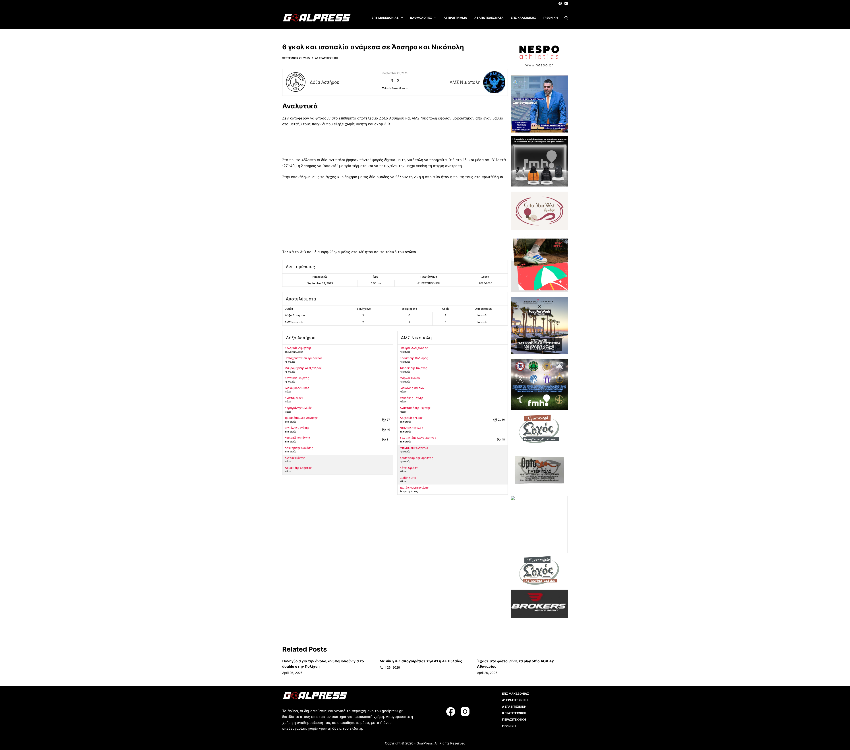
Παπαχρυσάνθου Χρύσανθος (304, 358)
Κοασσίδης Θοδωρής (414, 358)
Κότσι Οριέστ (409, 467)
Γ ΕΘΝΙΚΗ (509, 726)
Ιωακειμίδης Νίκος (297, 388)
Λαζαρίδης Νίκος (411, 417)
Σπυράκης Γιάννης (411, 398)
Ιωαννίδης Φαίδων (412, 388)
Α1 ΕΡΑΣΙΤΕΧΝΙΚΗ (326, 58)
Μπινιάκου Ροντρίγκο (414, 448)
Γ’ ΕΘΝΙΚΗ (550, 17)
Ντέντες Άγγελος (411, 427)
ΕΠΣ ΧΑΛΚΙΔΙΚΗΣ (523, 17)
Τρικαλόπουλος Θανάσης (301, 417)
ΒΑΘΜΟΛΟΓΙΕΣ (421, 17)
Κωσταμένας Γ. (295, 398)
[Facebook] (560, 3)
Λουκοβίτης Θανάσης (299, 448)
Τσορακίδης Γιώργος (413, 368)
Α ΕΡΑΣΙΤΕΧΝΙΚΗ (514, 706)
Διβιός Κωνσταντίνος (414, 487)
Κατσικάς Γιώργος (297, 378)
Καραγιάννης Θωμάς (298, 408)
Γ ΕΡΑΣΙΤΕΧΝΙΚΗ (514, 719)
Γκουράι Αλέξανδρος (414, 348)
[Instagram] (566, 3)
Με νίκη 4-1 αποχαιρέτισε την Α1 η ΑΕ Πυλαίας (421, 661)
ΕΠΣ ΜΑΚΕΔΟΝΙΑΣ (385, 17)
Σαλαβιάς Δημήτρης (298, 348)
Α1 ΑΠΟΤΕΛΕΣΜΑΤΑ (489, 17)
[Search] (566, 17)
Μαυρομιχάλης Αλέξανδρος (303, 368)
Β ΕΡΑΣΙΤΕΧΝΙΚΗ (514, 713)
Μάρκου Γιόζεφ (410, 378)
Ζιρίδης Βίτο (408, 477)
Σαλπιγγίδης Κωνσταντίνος (418, 437)
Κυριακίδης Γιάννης (297, 437)
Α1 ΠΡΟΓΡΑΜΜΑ (455, 17)
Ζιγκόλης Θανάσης (297, 427)
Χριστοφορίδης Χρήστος (416, 458)
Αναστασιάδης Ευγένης (415, 408)
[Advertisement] (395, 143)
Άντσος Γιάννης (295, 458)
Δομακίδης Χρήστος (298, 467)
